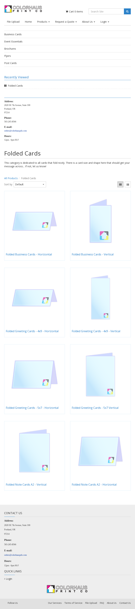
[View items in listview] (128, 184)
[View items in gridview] (120, 184)
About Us (87, 21)
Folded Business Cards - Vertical (93, 254)
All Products (11, 178)
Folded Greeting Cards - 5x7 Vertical (95, 408)
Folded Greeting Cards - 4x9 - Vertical (96, 331)
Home (28, 21)
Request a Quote (65, 21)
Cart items (75, 11)
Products (42, 21)
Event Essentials (13, 41)
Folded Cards (15, 85)
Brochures (10, 48)
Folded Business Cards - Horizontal (29, 254)
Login (103, 21)
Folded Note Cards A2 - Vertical (26, 484)
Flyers (7, 55)
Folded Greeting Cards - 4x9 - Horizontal (32, 331)
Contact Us (125, 602)
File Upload (13, 21)
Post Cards (10, 63)
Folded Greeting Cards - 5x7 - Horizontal (32, 408)
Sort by (8, 184)
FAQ (102, 602)
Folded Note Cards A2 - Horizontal (94, 484)
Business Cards (13, 34)
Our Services (55, 602)
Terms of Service (73, 602)
